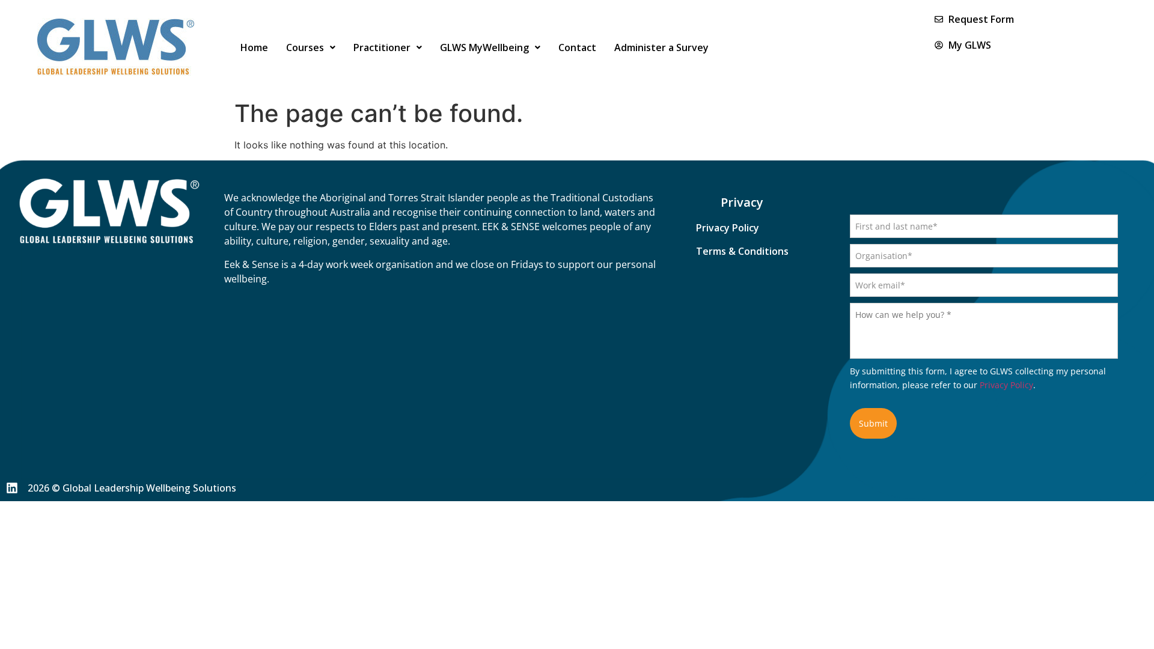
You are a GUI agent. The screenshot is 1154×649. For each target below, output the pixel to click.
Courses (305, 47)
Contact (577, 47)
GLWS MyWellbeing (484, 47)
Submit (873, 423)
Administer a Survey (661, 47)
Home (254, 47)
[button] (310, 47)
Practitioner (382, 47)
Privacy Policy (1006, 385)
